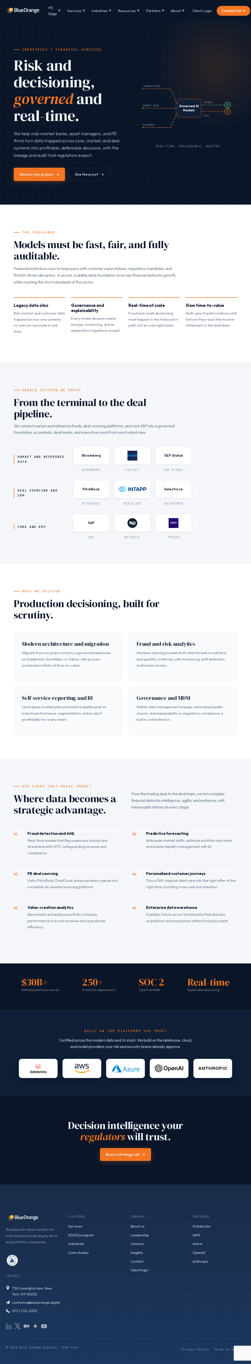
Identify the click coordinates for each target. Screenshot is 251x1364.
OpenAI (199, 1252)
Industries (102, 10)
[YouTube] (44, 1326)
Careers (137, 1243)
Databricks (202, 1226)
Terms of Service (229, 1349)
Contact (136, 1261)
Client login (139, 1270)
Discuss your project (39, 174)
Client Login (202, 10)
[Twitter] (18, 1326)
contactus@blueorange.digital (36, 1302)
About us (137, 1226)
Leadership (139, 1235)
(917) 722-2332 (24, 1310)
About (178, 10)
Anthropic (201, 1261)
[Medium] (26, 1326)
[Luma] (35, 1326)
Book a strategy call (125, 1154)
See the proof (89, 174)
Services (76, 10)
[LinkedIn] (9, 1326)
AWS (196, 1235)
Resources (129, 10)
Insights (136, 1252)
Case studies (78, 1252)
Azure (197, 1243)
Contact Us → (233, 10)
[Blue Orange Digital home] (22, 11)
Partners (155, 10)
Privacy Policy (195, 1349)
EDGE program (81, 1235)
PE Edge (54, 10)
